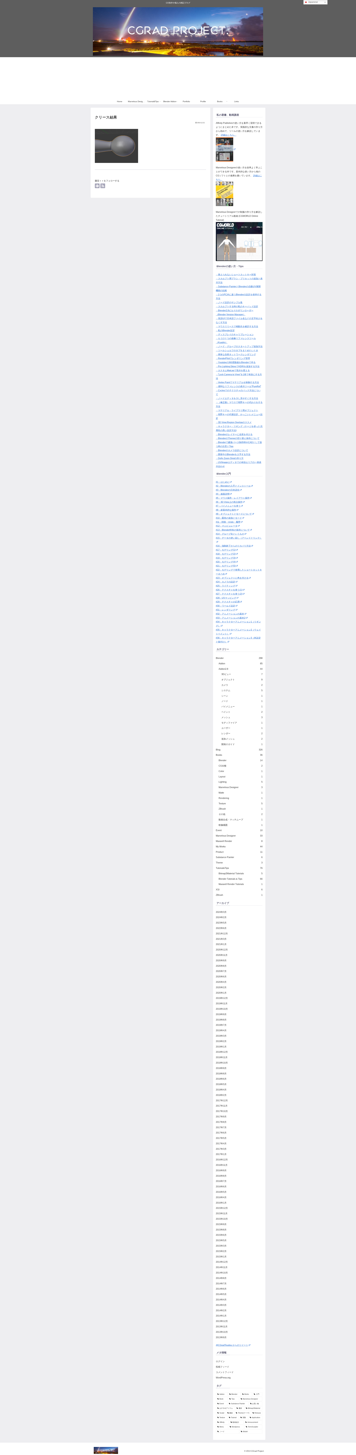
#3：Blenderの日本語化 (227, 490)
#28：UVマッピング (226, 598)
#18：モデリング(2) (226, 554)
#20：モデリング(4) (226, 562)
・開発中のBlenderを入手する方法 (233, 454)
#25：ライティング (225, 586)
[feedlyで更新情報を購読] (97, 185)
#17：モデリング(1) (226, 550)
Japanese (313, 2)
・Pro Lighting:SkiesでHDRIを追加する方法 (237, 366)
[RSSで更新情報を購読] (102, 185)
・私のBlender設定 (225, 330)
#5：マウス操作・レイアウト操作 (232, 498)
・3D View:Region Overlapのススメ (234, 422)
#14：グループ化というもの (230, 534)
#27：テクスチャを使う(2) (229, 594)
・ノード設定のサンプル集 (229, 302)
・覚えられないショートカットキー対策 (236, 274)
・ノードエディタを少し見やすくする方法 (237, 398)
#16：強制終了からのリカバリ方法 (233, 546)
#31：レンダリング (225, 610)
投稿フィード (222, 1367)
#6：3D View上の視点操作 (229, 502)
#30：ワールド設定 (225, 606)
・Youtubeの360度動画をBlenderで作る (236, 362)
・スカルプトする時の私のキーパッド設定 (237, 306)
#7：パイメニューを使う (228, 506)
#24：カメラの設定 (225, 582)
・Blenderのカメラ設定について (232, 450)
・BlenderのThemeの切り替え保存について (237, 438)
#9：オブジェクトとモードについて (234, 514)
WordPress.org (223, 1377)
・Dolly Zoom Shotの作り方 (229, 458)
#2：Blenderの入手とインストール (233, 486)
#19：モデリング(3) (226, 558)
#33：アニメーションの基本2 (230, 618)
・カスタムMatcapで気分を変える (233, 370)
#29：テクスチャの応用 (228, 602)
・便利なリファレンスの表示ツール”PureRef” (238, 386)
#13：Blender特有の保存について (233, 530)
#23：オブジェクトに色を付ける (232, 578)
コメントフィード (225, 1372)
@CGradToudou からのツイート (232, 1345)
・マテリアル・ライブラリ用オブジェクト (237, 410)
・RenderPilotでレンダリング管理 (233, 358)
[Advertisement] (178, 78)
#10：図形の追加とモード (229, 518)
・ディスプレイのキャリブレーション (235, 334)
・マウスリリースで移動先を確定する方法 (237, 326)
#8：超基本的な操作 (226, 510)
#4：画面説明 (222, 494)
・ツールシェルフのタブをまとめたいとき (237, 350)
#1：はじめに (222, 482)
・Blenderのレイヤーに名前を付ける (234, 434)
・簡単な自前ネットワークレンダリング (236, 354)
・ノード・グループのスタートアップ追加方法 (239, 346)
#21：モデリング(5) (226, 566)
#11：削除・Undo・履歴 (228, 522)
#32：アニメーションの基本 (230, 614)
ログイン (220, 1361)
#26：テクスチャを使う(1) (229, 590)
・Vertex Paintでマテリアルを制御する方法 (237, 382)
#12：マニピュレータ (226, 526)
